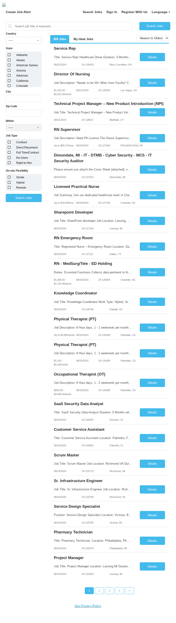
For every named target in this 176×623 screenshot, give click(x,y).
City (8, 91)
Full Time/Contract (27, 152)
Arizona (21, 70)
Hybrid (20, 182)
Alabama (22, 55)
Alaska (20, 60)
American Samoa (27, 65)
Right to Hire (24, 163)
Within (10, 121)
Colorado (22, 86)
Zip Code (11, 106)
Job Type (11, 135)
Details (152, 57)
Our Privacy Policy (88, 606)
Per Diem (22, 157)
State (9, 48)
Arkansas (22, 75)
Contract (21, 142)
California (22, 80)
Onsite (20, 177)
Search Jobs (92, 12)
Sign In (111, 12)
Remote (21, 187)
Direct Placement (27, 147)
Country (11, 33)
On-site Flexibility (17, 170)
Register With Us (134, 12)
